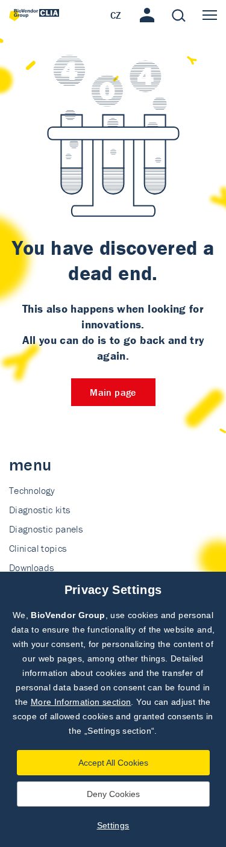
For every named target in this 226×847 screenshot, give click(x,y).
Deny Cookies (113, 794)
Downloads (31, 567)
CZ (116, 15)
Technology (32, 490)
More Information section (81, 702)
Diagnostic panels (46, 529)
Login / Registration (147, 15)
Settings (113, 825)
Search (178, 15)
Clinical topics (37, 548)
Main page (113, 392)
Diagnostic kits (39, 510)
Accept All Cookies (113, 762)
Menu (210, 15)
